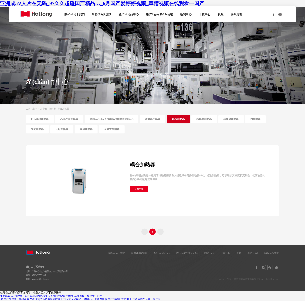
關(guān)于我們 (74, 14)
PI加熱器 (255, 119)
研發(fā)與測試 (101, 14)
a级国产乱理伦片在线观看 (14, 299)
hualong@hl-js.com (40, 279)
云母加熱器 (61, 129)
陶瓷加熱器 (37, 129)
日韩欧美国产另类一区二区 (145, 299)
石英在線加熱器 (69, 119)
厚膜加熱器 (86, 129)
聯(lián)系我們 (271, 253)
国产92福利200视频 (118, 299)
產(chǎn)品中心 (129, 14)
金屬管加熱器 (111, 129)
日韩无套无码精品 (71, 299)
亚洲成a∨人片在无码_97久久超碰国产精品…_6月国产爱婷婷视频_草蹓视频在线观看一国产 (102, 3)
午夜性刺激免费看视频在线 (45, 299)
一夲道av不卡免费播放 (94, 299)
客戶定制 (236, 14)
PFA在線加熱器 (40, 119)
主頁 (28, 109)
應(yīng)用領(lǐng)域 (159, 14)
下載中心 (204, 14)
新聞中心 (186, 14)
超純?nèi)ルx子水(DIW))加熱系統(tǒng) (111, 119)
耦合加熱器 (178, 119)
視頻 (221, 14)
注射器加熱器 (152, 119)
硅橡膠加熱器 (231, 119)
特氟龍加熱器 (204, 119)
